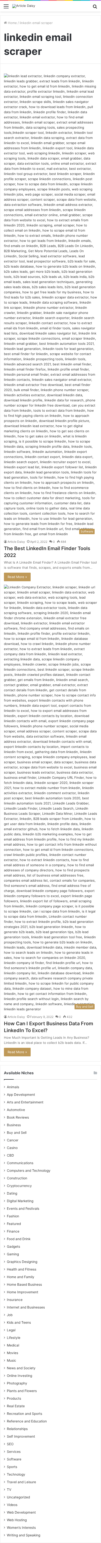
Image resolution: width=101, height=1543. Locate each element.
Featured (14, 1224)
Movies (12, 1353)
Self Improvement (21, 1436)
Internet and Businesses (26, 1307)
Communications (20, 1163)
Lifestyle (13, 1338)
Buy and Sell (16, 1133)
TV (9, 1490)
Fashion (13, 1216)
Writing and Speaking (23, 1535)
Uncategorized (18, 1497)
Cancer (12, 1140)
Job (10, 1315)
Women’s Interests (21, 1528)
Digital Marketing (20, 1201)
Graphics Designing (22, 1262)
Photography (17, 1383)
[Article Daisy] (23, 6)
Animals (13, 1087)
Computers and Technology (28, 1171)
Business (14, 1125)
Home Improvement (22, 1292)
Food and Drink (18, 1239)
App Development (21, 1095)
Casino (12, 1148)
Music (11, 1360)
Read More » (17, 577)
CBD (10, 1155)
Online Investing (19, 1376)
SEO (10, 1444)
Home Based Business (24, 1284)
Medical (13, 1345)
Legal (11, 1330)
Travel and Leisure (21, 1482)
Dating (12, 1193)
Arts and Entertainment (25, 1102)
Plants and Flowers (22, 1391)
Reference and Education (27, 1421)
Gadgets (13, 1246)
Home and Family (20, 1277)
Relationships (17, 1429)
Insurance (15, 1300)
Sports (12, 1467)
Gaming (13, 1254)
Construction (17, 1178)
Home (12, 23)
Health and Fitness (21, 1269)
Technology (16, 1474)
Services (14, 1452)
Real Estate (16, 1406)
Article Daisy (16, 541)
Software (14, 1459)
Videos (12, 1505)
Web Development (21, 1512)
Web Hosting (17, 1520)
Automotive (16, 1110)
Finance (13, 1231)
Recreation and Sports (24, 1414)
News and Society (21, 1368)
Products (14, 1398)
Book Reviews (18, 1117)
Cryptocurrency (19, 1186)
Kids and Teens (19, 1322)
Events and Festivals (23, 1208)
